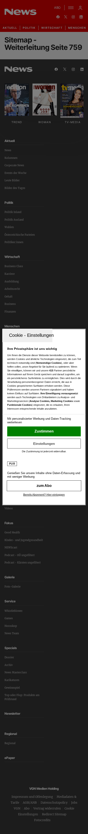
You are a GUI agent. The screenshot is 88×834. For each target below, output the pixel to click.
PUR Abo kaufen (44, 486)
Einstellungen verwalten (44, 443)
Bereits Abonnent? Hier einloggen (44, 494)
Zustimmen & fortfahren (44, 431)
